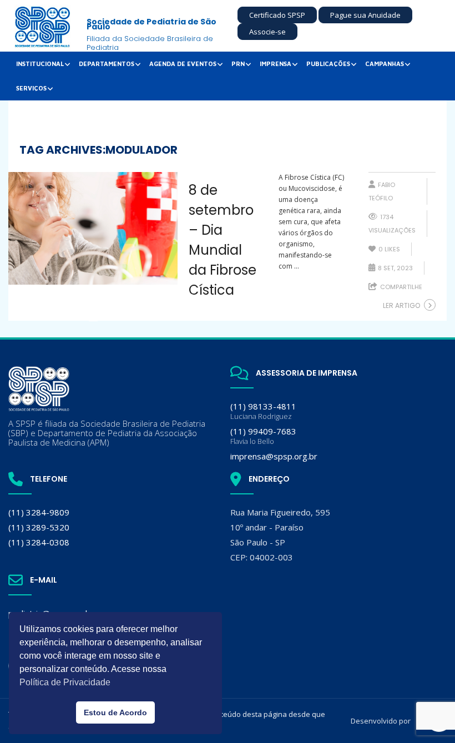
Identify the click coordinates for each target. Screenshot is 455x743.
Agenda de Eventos (182, 63)
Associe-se (267, 32)
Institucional (40, 63)
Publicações (328, 63)
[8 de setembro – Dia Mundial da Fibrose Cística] (93, 228)
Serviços (31, 88)
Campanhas (384, 63)
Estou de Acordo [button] (115, 712)
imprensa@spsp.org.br (273, 456)
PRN (238, 63)
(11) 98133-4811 (263, 411)
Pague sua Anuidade (365, 15)
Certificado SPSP (277, 15)
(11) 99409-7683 (263, 436)
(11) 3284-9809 (38, 512)
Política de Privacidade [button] (64, 682)
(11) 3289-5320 (38, 527)
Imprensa (275, 63)
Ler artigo (401, 305)
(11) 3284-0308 (38, 542)
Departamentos (106, 63)
